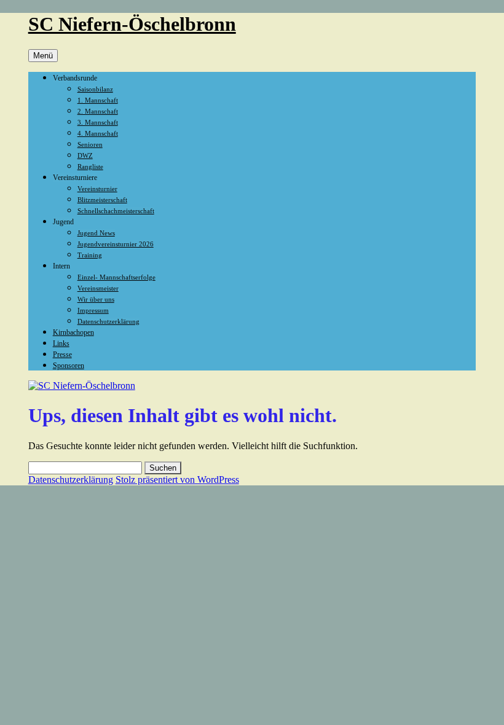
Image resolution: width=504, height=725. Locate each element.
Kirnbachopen (73, 332)
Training (89, 255)
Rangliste (90, 166)
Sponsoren (68, 365)
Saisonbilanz (95, 89)
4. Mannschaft (97, 133)
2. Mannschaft (97, 111)
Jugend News (96, 233)
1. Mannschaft (97, 100)
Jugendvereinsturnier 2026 (115, 244)
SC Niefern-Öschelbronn (132, 24)
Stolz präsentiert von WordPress (177, 479)
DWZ (85, 155)
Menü (43, 55)
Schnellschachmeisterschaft (115, 210)
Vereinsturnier (97, 188)
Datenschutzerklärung (108, 321)
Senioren (90, 144)
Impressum (93, 310)
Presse (62, 354)
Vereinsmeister (98, 288)
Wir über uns (95, 299)
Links (61, 343)
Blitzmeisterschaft (102, 199)
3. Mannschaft (97, 122)
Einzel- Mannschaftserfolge (116, 277)
